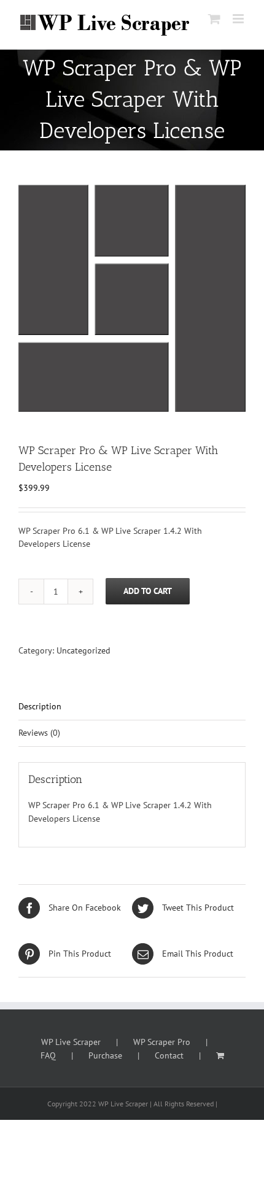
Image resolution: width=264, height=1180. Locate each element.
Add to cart (147, 590)
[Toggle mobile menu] (239, 18)
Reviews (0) (39, 732)
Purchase (105, 1055)
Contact (169, 1055)
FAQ (48, 1055)
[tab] (132, 707)
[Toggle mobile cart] (214, 18)
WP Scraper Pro (161, 1041)
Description (39, 706)
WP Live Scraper (71, 1041)
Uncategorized (83, 650)
